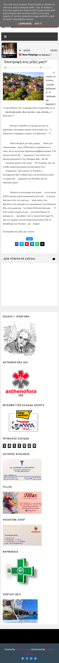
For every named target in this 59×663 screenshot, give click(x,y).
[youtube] (35, 658)
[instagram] (31, 658)
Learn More (25, 23)
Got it (38, 23)
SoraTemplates (23, 649)
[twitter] (22, 658)
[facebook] (26, 658)
